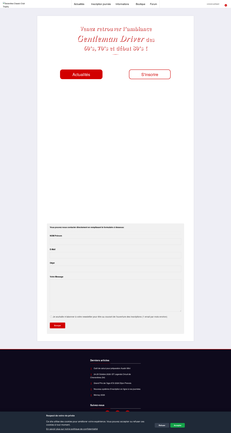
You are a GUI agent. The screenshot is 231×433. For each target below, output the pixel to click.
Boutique (140, 4)
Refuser (162, 425)
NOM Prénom (56, 235)
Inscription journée (101, 4)
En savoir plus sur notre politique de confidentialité (72, 429)
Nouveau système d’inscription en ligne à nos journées (117, 389)
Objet (52, 262)
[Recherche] (228, 4)
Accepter (177, 425)
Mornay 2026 (99, 394)
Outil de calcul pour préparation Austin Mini (112, 368)
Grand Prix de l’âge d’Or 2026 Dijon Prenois (112, 383)
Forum (153, 4)
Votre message (56, 276)
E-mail (52, 249)
